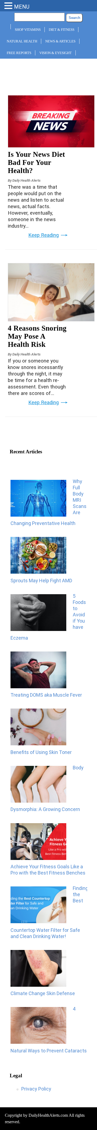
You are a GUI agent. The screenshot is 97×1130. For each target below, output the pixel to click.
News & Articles (60, 41)
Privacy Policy (36, 1089)
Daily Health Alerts (26, 180)
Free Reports (19, 53)
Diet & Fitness (61, 30)
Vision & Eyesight (55, 53)
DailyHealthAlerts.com (48, 1115)
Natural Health (22, 41)
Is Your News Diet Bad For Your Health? (36, 162)
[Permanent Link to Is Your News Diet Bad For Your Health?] (51, 146)
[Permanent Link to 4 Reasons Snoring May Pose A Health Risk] (51, 320)
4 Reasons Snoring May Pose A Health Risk (37, 336)
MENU (21, 7)
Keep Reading (43, 235)
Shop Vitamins (28, 30)
